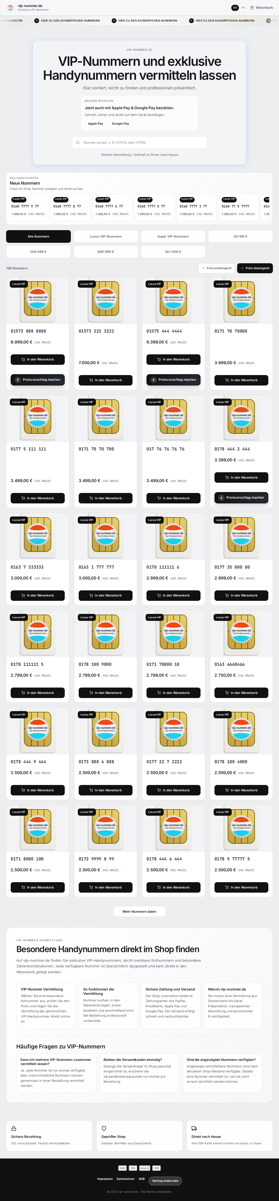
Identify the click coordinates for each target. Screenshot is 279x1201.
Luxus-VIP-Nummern (106, 236)
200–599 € (38, 251)
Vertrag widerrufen (165, 1180)
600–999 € (106, 251)
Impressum (105, 1179)
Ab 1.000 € (173, 251)
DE (235, 7)
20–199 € (240, 236)
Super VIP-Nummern (173, 236)
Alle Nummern (38, 236)
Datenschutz (126, 1179)
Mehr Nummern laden (139, 911)
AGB (142, 1179)
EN (243, 7)
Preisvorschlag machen (41, 380)
